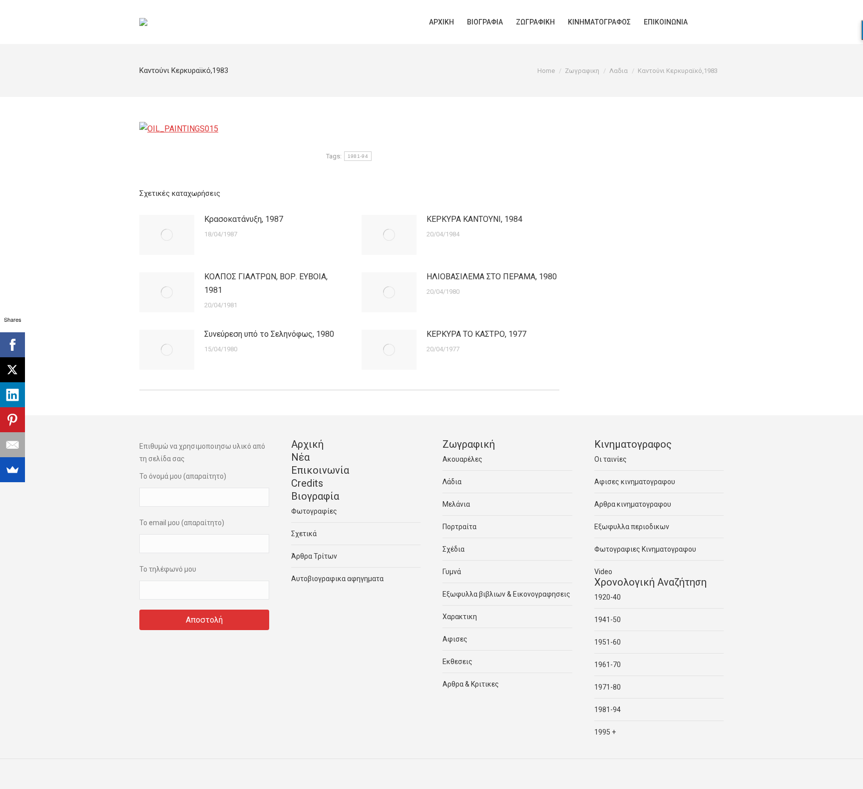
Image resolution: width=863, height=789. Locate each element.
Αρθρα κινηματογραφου (632, 504)
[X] (12, 369)
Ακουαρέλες (462, 459)
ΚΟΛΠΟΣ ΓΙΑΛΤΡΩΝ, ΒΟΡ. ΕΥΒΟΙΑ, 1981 (266, 283)
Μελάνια (456, 504)
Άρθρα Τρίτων (314, 556)
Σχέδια (453, 549)
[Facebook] (12, 344)
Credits (307, 483)
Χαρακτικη (459, 617)
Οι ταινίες (610, 459)
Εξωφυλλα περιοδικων (631, 527)
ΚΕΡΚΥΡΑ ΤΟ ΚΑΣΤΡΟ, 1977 (476, 334)
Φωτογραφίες (314, 511)
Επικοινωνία (320, 470)
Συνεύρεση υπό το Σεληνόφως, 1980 (269, 334)
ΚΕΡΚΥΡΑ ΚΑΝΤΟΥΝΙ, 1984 (474, 219)
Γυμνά (451, 572)
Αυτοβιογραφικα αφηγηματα (337, 579)
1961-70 (607, 665)
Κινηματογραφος (633, 444)
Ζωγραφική (468, 444)
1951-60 (607, 642)
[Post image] (166, 235)
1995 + (605, 732)
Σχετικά (304, 534)
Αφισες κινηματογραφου (634, 482)
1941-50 (607, 620)
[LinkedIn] (12, 394)
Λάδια (451, 482)
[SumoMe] (12, 469)
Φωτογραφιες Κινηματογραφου (645, 549)
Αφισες (454, 639)
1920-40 (607, 597)
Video (603, 572)
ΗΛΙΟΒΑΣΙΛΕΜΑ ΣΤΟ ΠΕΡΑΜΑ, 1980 (492, 276)
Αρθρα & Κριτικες (470, 684)
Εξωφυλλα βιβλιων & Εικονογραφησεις (506, 594)
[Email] (12, 444)
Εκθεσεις (457, 662)
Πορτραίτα (459, 527)
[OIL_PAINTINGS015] (178, 128)
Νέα (300, 457)
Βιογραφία (315, 496)
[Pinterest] (12, 419)
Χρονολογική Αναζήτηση (650, 582)
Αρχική (307, 444)
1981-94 (358, 156)
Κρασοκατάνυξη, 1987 (243, 219)
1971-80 (607, 687)
